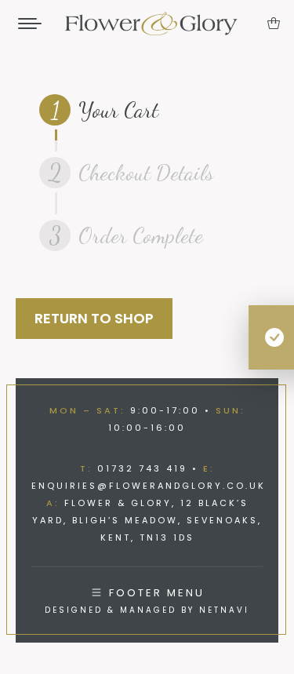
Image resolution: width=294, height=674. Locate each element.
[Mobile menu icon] (30, 23)
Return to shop (94, 318)
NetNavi (224, 610)
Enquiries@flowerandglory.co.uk (148, 485)
